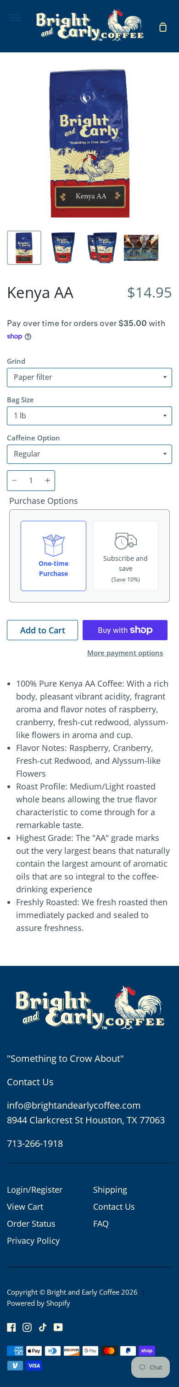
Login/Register (34, 1189)
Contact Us (114, 1206)
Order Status (31, 1223)
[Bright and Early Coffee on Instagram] (27, 1327)
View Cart (25, 1206)
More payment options (125, 652)
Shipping (110, 1189)
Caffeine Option (33, 437)
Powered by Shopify (38, 1303)
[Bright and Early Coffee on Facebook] (11, 1327)
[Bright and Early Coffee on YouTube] (58, 1327)
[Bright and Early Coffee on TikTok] (42, 1327)
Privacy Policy (33, 1240)
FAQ (101, 1223)
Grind (16, 361)
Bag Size (20, 399)
